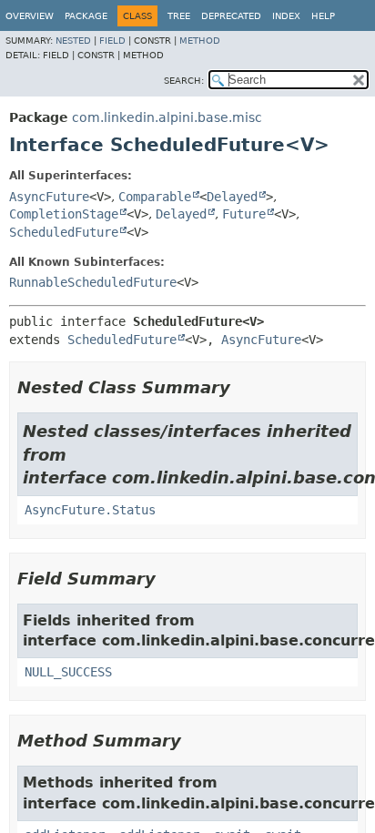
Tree (178, 16)
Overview (29, 16)
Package (86, 16)
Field (112, 41)
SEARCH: (184, 81)
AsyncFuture (49, 196)
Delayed (232, 196)
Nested (73, 41)
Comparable (154, 196)
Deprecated (231, 16)
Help (323, 16)
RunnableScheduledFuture (93, 282)
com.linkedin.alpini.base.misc (167, 117)
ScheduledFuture (63, 232)
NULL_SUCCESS (68, 672)
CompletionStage (63, 214)
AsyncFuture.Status (90, 510)
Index (286, 16)
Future (244, 214)
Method (199, 41)
